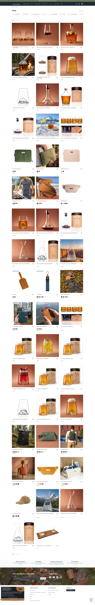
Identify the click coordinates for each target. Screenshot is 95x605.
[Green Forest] (16, 516)
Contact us (32, 594)
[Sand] (15, 516)
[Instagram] (61, 577)
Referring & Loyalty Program (35, 600)
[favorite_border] (23, 34)
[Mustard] (18, 452)
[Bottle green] (42, 297)
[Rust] (13, 171)
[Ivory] (37, 484)
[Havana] (39, 203)
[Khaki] (15, 171)
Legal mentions (32, 590)
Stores (31, 596)
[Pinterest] (57, 577)
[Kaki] (61, 203)
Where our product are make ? (53, 590)
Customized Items (15, 600)
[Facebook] (50, 577)
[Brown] (37, 297)
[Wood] (16, 329)
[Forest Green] (63, 452)
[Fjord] (15, 329)
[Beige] (61, 171)
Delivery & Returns (51, 592)
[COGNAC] (13, 297)
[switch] (91, 600)
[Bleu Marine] (63, 171)
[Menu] (93, 598)
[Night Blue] (13, 516)
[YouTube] (54, 577)
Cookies (49, 594)
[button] (62, 4)
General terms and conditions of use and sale (38, 592)
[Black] (37, 171)
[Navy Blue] (13, 203)
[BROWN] (15, 297)
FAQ (31, 598)
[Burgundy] (39, 297)
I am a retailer (70, 590)
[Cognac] (41, 297)
